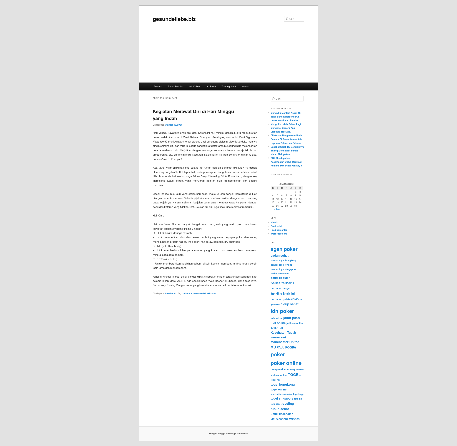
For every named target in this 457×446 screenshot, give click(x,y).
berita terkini (283, 293)
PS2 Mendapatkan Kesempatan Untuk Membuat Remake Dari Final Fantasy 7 (286, 161)
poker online (286, 363)
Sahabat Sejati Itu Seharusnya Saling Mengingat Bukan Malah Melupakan (287, 150)
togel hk (275, 379)
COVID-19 (296, 299)
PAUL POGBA (286, 347)
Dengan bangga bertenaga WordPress (228, 433)
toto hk (298, 398)
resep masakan (297, 369)
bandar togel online (281, 264)
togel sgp (298, 394)
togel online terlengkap (281, 394)
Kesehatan (170, 293)
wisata (294, 418)
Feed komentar (279, 229)
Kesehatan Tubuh (283, 332)
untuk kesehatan (282, 414)
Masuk (274, 222)
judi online (278, 323)
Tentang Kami (229, 86)
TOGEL (294, 374)
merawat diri (199, 293)
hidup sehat (289, 304)
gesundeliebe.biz (174, 19)
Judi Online (194, 86)
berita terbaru (282, 282)
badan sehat (280, 255)
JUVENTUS (277, 328)
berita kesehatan (280, 273)
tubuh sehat (280, 409)
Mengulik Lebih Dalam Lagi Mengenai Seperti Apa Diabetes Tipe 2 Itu (286, 127)
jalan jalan (291, 317)
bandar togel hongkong (284, 260)
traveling (287, 403)
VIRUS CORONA (279, 419)
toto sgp (275, 403)
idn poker (282, 311)
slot (273, 375)
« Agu (277, 209)
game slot (275, 304)
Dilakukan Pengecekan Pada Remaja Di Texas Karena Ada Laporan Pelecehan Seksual (286, 139)
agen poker (284, 249)
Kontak (245, 86)
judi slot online (295, 323)
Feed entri (276, 226)
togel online (279, 389)
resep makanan (280, 369)
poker (278, 354)
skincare (211, 293)
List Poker (210, 86)
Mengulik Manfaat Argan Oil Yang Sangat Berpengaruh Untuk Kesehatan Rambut (286, 116)
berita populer (280, 278)
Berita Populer (175, 86)
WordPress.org (279, 233)
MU (273, 347)
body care (187, 293)
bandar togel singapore (283, 269)
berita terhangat (280, 288)
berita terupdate (280, 299)
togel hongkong (283, 384)
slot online (281, 375)
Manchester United (285, 342)
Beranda (158, 86)
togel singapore (282, 398)
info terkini (277, 318)
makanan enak (278, 337)
